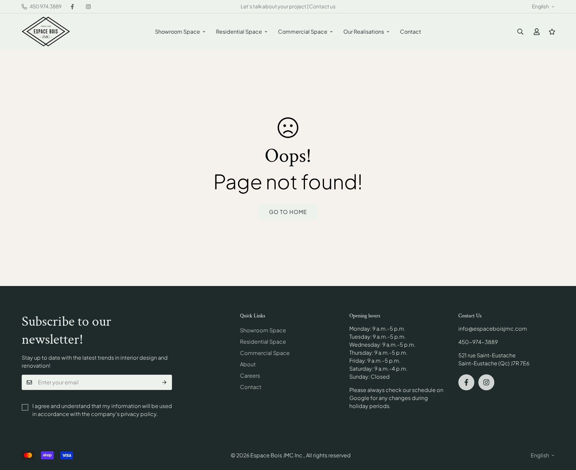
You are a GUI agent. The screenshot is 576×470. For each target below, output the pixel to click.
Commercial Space (302, 31)
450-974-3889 (478, 341)
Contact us (322, 6)
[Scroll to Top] (563, 433)
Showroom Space (177, 31)
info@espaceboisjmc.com (492, 328)
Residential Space (239, 31)
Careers (250, 375)
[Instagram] (88, 6)
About (248, 364)
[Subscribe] (164, 382)
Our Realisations (363, 31)
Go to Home (288, 211)
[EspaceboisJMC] (46, 31)
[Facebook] (72, 6)
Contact (410, 31)
